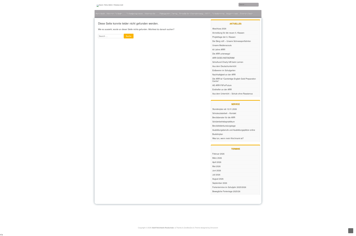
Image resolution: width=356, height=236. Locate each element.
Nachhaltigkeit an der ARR (224, 74)
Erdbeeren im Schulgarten (223, 70)
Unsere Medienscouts (222, 45)
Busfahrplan (217, 134)
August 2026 (217, 178)
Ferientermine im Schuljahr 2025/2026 (229, 187)
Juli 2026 (216, 174)
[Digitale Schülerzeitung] (175, 211)
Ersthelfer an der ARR (222, 89)
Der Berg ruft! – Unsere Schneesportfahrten (231, 41)
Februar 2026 (218, 153)
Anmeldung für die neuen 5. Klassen (228, 32)
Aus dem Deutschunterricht (224, 66)
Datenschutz (246, 14)
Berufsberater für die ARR (223, 117)
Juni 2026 (216, 170)
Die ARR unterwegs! (221, 53)
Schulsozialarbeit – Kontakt (224, 113)
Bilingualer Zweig (168, 14)
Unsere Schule (114, 14)
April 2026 (216, 162)
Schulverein (218, 14)
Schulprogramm (135, 14)
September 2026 (219, 183)
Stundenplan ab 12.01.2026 (224, 109)
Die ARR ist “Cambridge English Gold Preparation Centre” (234, 79)
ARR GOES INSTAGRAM (223, 57)
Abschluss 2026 (219, 28)
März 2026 (217, 157)
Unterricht (150, 14)
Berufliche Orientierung (191, 14)
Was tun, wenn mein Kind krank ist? (228, 138)
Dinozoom (214, 227)
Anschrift (100, 14)
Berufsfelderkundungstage (224, 125)
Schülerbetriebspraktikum (223, 121)
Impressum (232, 14)
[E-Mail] (181, 211)
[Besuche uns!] (178, 211)
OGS (207, 14)
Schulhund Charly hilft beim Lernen (227, 62)
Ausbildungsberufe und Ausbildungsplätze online (233, 130)
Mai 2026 (216, 166)
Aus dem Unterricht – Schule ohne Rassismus (232, 93)
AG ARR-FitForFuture (222, 85)
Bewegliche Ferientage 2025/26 (226, 191)
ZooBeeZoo (188, 227)
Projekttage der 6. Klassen (224, 37)
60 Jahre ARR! (218, 49)
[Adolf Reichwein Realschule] (110, 4)
